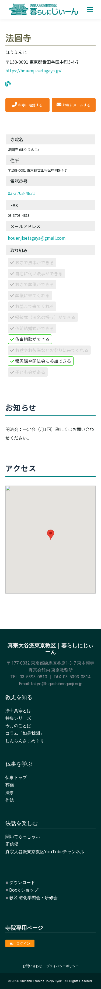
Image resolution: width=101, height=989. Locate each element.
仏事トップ (16, 777)
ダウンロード (22, 882)
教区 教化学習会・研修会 (33, 897)
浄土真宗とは (18, 710)
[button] (50, 534)
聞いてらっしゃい (22, 836)
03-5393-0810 (33, 676)
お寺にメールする (76, 104)
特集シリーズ (18, 718)
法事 (9, 792)
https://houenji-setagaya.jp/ (33, 70)
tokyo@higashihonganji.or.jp (56, 683)
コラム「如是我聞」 (24, 733)
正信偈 (11, 844)
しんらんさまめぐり (24, 740)
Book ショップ (23, 890)
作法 (9, 800)
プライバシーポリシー (62, 966)
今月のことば (18, 725)
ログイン (23, 943)
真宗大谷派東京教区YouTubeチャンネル (44, 851)
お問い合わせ (32, 966)
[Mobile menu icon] (90, 9)
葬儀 (9, 785)
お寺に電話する (30, 104)
